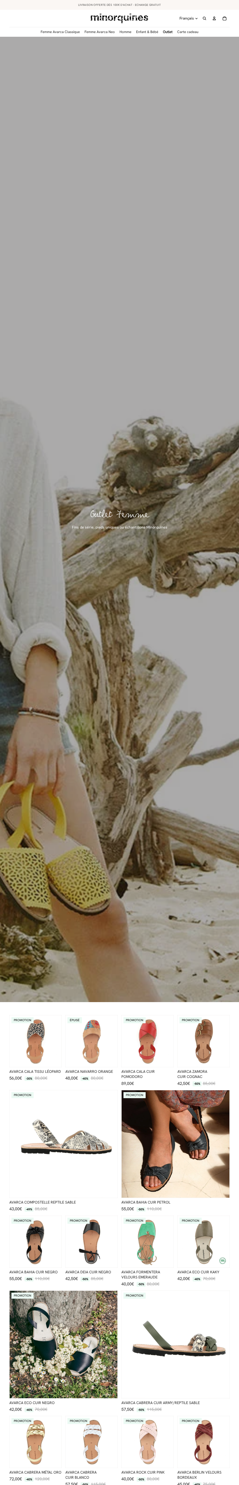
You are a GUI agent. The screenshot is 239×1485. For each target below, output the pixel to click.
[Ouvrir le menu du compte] (214, 18)
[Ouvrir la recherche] (204, 18)
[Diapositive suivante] (57, 1041)
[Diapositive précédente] (13, 1041)
